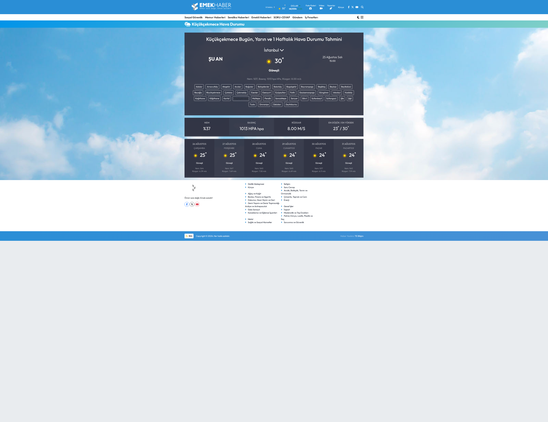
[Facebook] (187, 204)
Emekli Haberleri (261, 17)
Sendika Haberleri (238, 17)
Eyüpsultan (280, 92)
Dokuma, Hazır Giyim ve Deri (261, 200)
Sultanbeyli (317, 98)
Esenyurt (266, 92)
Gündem (297, 17)
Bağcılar (249, 86)
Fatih (292, 92)
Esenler (254, 92)
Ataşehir (226, 86)
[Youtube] (197, 204)
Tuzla (252, 104)
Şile (342, 98)
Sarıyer (294, 98)
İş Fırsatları (311, 17)
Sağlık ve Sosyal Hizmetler (260, 222)
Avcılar (238, 86)
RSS (190, 236)
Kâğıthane (214, 98)
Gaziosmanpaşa (307, 92)
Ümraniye (264, 104)
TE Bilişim (359, 236)
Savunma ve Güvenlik (294, 222)
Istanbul (337, 92)
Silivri (304, 98)
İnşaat (287, 209)
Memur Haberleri (215, 17)
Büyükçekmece (213, 92)
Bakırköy (278, 86)
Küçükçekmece (241, 98)
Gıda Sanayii (254, 209)
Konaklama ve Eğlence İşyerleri (262, 212)
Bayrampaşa (307, 86)
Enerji (286, 200)
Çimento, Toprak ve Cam (295, 196)
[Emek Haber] (212, 7)
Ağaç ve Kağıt (254, 193)
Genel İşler (289, 206)
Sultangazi (331, 98)
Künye (251, 187)
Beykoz (333, 86)
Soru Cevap (289, 187)
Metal (250, 219)
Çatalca (228, 92)
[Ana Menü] (361, 17)
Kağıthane (200, 98)
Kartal (226, 98)
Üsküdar (277, 104)
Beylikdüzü (346, 86)
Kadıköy (348, 92)
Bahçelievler (263, 86)
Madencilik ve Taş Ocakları (296, 212)
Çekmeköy (242, 92)
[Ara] (362, 7)
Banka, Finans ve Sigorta (259, 196)
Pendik (268, 98)
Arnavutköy (212, 86)
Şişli (349, 98)
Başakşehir (291, 86)
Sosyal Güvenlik (194, 17)
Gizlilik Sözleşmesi (256, 184)
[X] (192, 204)
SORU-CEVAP (282, 17)
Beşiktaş (321, 86)
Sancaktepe (280, 98)
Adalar (199, 86)
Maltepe (256, 98)
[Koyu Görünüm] (358, 17)
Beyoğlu (198, 92)
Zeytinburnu (291, 104)
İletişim (287, 184)
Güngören (324, 92)
